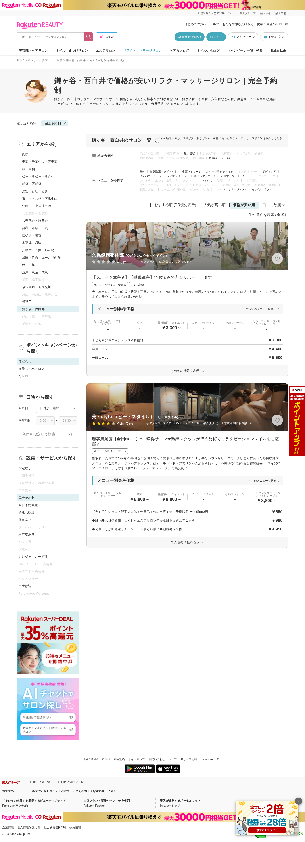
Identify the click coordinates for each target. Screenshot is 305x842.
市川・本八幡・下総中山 (40, 198)
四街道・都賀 (32, 235)
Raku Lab (278, 50)
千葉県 (58, 60)
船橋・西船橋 (32, 184)
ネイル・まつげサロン (72, 50)
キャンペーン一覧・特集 (245, 50)
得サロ (23, 376)
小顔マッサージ (191, 171)
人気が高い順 (215, 205)
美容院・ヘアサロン (33, 50)
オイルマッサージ (205, 176)
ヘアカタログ (179, 50)
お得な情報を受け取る (238, 24)
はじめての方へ (195, 24)
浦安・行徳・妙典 (35, 191)
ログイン (216, 37)
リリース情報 (189, 759)
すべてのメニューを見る (261, 309)
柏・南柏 (28, 169)
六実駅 (226, 157)
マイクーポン (245, 37)
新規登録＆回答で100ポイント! (216, 13)
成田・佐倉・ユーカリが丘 (41, 257)
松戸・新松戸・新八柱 (38, 176)
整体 (142, 171)
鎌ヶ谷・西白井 (76, 60)
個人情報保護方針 (28, 827)
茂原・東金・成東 (35, 272)
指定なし (25, 468)
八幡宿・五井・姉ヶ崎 (38, 250)
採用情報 (75, 827)
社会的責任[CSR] (55, 827)
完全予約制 (96, 60)
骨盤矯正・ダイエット (164, 171)
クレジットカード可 (33, 556)
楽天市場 (280, 13)
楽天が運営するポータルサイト (180, 800)
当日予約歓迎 (28, 505)
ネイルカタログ (208, 50)
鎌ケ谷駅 (189, 153)
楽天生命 (265, 13)
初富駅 (213, 157)
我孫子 (27, 302)
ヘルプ (214, 24)
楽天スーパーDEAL (32, 369)
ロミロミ (206, 180)
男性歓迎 (25, 586)
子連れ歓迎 (27, 512)
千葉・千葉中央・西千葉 (40, 161)
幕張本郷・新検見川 (36, 287)
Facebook (207, 759)
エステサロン (105, 50)
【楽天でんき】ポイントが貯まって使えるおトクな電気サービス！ (72, 791)
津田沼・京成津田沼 (36, 206)
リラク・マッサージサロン (142, 50)
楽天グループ (248, 13)
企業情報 (8, 827)
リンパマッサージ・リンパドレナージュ (164, 176)
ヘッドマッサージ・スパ (232, 189)
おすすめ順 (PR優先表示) (175, 205)
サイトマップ (136, 759)
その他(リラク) (261, 189)
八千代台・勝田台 (35, 220)
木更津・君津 (32, 243)
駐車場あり (27, 534)
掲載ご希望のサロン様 (272, 24)
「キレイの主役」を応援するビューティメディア (34, 800)
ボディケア (269, 171)
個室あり (25, 520)
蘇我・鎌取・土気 (35, 228)
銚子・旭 (28, 265)
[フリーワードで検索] (88, 36)
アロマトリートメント (234, 176)
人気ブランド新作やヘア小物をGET (107, 800)
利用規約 (119, 759)
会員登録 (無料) (189, 37)
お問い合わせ (156, 759)
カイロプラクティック (220, 171)
